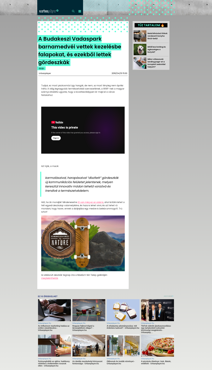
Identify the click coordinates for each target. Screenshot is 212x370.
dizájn (41, 68)
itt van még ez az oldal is (90, 202)
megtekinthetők (49, 278)
